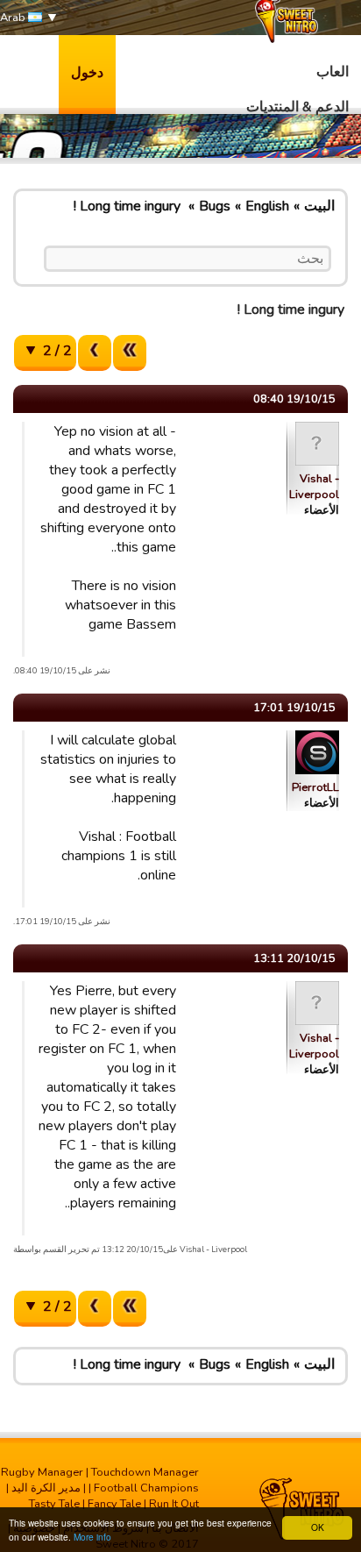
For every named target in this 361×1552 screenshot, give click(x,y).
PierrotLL (315, 787)
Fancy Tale (114, 1504)
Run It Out (174, 1504)
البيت (319, 206)
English (267, 206)
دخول (87, 72)
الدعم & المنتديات (297, 107)
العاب (332, 72)
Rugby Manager (42, 1472)
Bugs (214, 206)
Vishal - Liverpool (314, 486)
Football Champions (146, 1488)
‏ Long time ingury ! (129, 206)
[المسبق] (94, 353)
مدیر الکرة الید (46, 1488)
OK (317, 1527)
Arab (14, 17)
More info (92, 1536)
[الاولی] (129, 353)
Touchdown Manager (145, 1472)
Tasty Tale (54, 1504)
